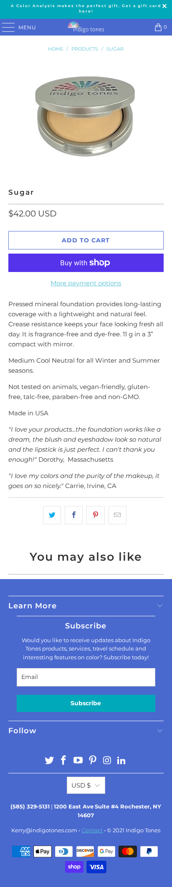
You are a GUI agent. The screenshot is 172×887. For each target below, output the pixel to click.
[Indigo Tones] (86, 27)
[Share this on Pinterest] (95, 515)
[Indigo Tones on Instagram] (107, 761)
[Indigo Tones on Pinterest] (92, 761)
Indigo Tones (143, 830)
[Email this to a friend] (117, 515)
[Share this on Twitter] (52, 515)
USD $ (81, 785)
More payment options (86, 283)
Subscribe (86, 703)
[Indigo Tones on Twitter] (49, 761)
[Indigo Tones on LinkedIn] (122, 761)
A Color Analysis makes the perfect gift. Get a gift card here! (86, 8)
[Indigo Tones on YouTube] (78, 761)
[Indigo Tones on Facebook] (64, 761)
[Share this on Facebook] (74, 515)
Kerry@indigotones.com (44, 830)
